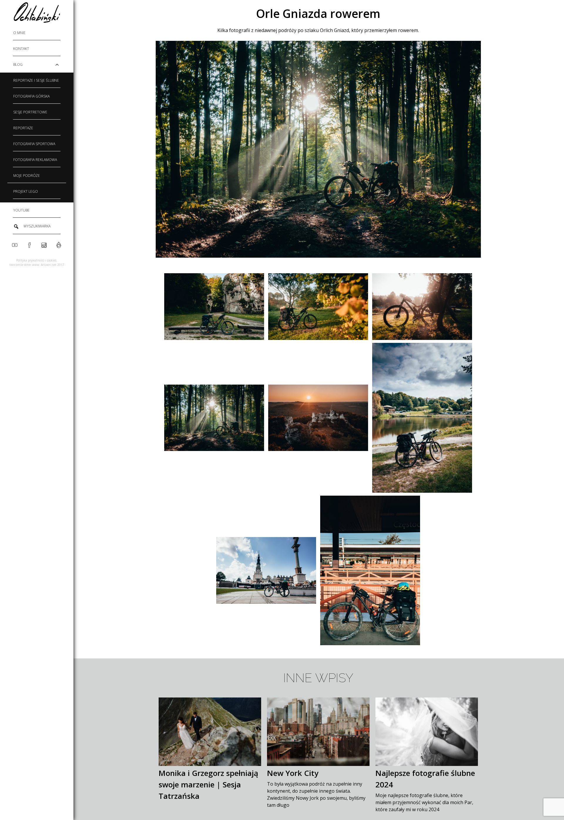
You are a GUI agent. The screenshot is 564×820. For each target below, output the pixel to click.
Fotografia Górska (31, 96)
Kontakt (21, 48)
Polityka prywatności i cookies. (36, 260)
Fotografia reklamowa (35, 159)
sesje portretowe (30, 112)
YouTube (21, 210)
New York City (292, 773)
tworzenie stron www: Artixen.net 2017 (36, 265)
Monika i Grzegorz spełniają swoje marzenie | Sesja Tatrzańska (208, 784)
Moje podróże (26, 175)
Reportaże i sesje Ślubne (36, 80)
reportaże (23, 127)
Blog (18, 64)
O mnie (19, 32)
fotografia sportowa (34, 143)
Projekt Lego (25, 191)
